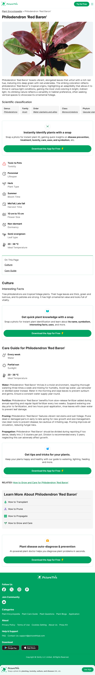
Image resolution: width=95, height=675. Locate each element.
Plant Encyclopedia (12, 11)
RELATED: (35, 482)
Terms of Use (23, 625)
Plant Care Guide (30, 614)
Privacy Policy (8, 625)
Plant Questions (47, 614)
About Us (53, 625)
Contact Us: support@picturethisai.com (26, 635)
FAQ (4, 635)
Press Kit (63, 625)
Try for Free (81, 4)
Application (74, 614)
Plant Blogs (61, 614)
